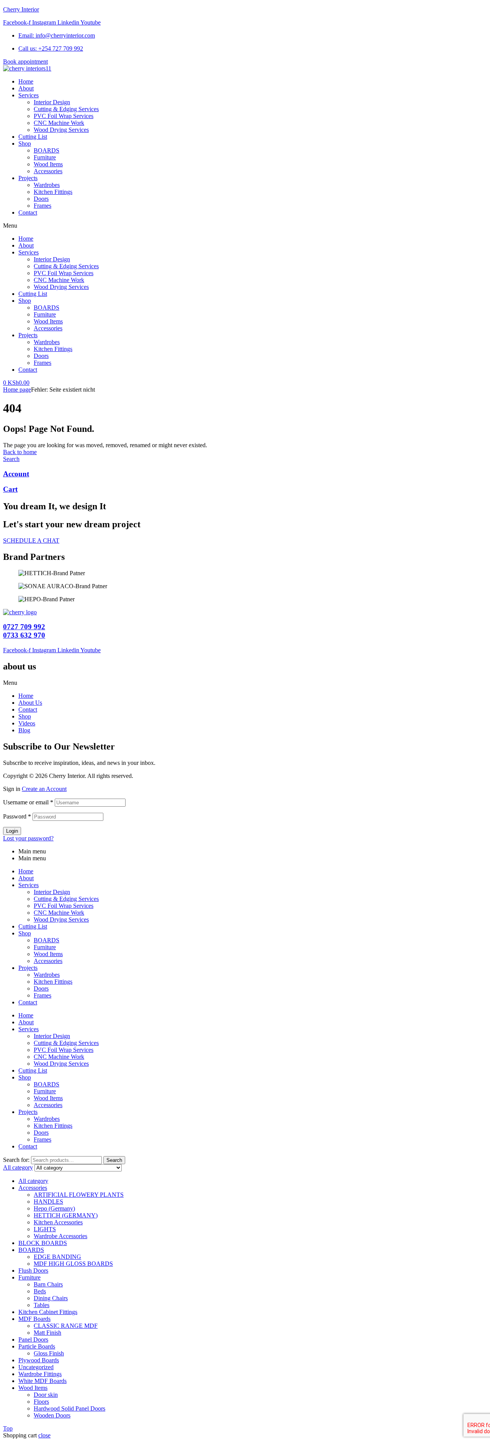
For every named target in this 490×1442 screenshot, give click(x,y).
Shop (24, 300)
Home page (17, 389)
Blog (24, 730)
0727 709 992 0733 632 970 (24, 631)
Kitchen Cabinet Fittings (47, 1312)
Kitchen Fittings (53, 349)
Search (114, 1160)
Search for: (16, 1160)
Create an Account (44, 789)
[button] (245, 225)
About (26, 245)
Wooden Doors (52, 1415)
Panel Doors (33, 1339)
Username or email (28, 802)
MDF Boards (34, 1319)
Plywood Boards (38, 1360)
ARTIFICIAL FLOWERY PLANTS (79, 1194)
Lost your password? (28, 838)
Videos (26, 723)
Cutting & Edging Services (66, 266)
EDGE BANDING (57, 1256)
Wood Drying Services (61, 287)
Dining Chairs (51, 1298)
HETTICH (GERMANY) (66, 1215)
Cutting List (32, 293)
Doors (41, 356)
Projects (28, 335)
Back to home (20, 452)
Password (17, 816)
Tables (41, 1305)
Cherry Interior (21, 9)
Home (25, 238)
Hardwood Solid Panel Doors (69, 1408)
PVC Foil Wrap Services (63, 273)
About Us (30, 702)
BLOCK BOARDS (42, 1243)
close (44, 1435)
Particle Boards (36, 1346)
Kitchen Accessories (58, 1222)
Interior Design (52, 259)
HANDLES (48, 1201)
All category (33, 1181)
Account (16, 474)
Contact (27, 369)
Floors (41, 1401)
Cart (10, 489)
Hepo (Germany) (54, 1208)
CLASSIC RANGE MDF (66, 1325)
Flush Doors (33, 1270)
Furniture (45, 314)
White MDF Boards (42, 1381)
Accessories (48, 328)
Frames (42, 362)
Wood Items (48, 321)
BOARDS (46, 307)
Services (28, 252)
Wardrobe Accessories (60, 1236)
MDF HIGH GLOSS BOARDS (73, 1263)
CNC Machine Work (59, 280)
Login (12, 831)
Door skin (46, 1394)
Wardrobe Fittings (40, 1374)
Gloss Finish (49, 1353)
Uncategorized (36, 1367)
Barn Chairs (48, 1284)
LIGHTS (45, 1229)
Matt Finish (47, 1332)
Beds (40, 1291)
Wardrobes (47, 342)
